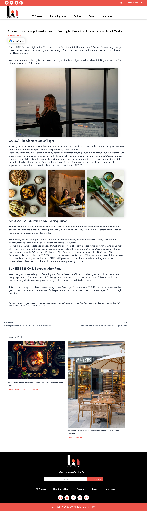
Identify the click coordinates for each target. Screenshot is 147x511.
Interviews (107, 16)
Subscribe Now (95, 479)
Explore (77, 16)
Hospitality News (58, 16)
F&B (27, 389)
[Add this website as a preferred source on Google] (17, 40)
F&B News (37, 16)
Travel (92, 16)
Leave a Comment (13, 389)
